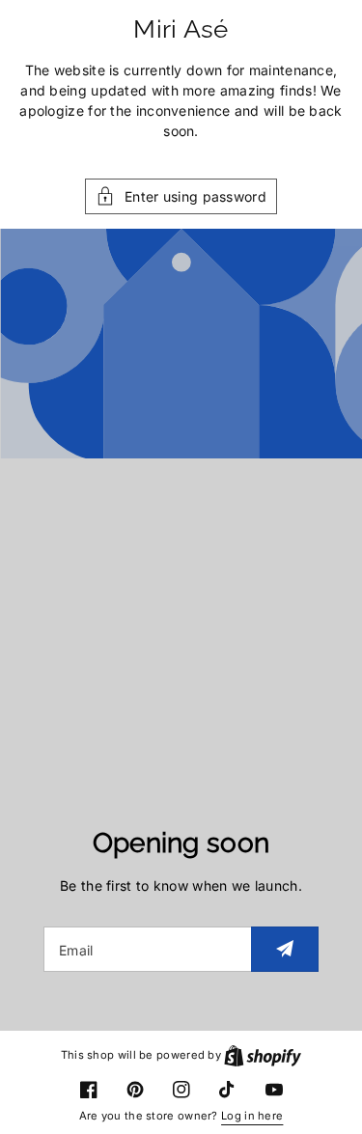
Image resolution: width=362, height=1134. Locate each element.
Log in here (252, 1115)
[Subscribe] (285, 949)
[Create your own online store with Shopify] (262, 1055)
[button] (181, 196)
